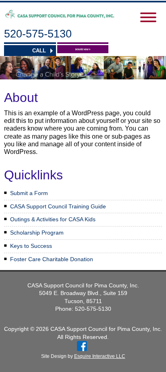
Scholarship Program (37, 232)
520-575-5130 (38, 34)
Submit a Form (29, 193)
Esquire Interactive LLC (99, 356)
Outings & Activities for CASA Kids (52, 219)
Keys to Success (31, 246)
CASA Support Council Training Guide (58, 206)
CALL (39, 51)
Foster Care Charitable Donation (51, 259)
